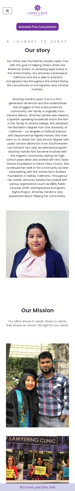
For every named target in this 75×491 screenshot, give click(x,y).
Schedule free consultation (37, 26)
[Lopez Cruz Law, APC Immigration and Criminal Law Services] (37, 11)
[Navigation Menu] (7, 10)
